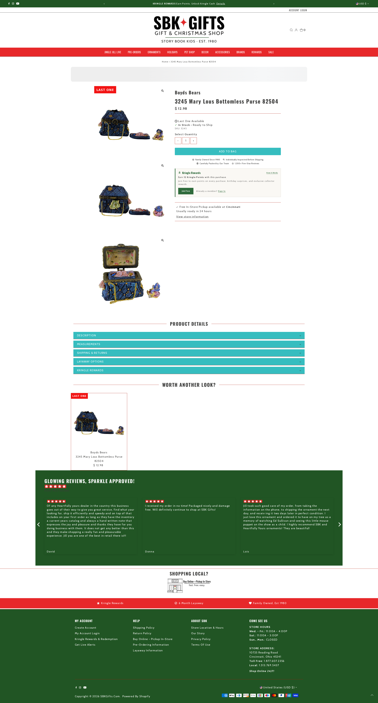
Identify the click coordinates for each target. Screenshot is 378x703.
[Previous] (104, 3)
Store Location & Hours (207, 627)
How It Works (272, 172)
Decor (205, 52)
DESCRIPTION (86, 335)
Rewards (257, 52)
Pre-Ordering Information (151, 644)
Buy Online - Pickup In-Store (153, 639)
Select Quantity (186, 134)
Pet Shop (189, 52)
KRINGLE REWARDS (90, 370)
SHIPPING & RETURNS (92, 353)
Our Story (198, 633)
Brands (241, 52)
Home (165, 61)
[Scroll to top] (372, 695)
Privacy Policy (201, 639)
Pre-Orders (134, 52)
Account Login (298, 10)
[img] (190, 486)
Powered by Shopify (136, 696)
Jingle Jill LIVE (112, 52)
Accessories (222, 52)
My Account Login (87, 633)
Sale (271, 52)
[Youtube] (18, 3)
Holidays (172, 52)
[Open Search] (291, 30)
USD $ (363, 3)
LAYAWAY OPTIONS (90, 361)
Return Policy (142, 633)
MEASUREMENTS (89, 344)
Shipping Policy (144, 627)
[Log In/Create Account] (296, 30)
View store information (192, 216)
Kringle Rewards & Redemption (96, 639)
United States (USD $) (279, 687)
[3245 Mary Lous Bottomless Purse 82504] (99, 421)
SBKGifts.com (110, 696)
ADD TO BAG (228, 151)
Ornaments (154, 52)
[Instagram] (13, 3)
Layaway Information (148, 650)
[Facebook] (9, 3)
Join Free (186, 191)
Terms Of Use (200, 644)
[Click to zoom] (162, 91)
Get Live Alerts (85, 644)
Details (220, 3)
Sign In (222, 191)
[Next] (273, 3)
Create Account (85, 627)
